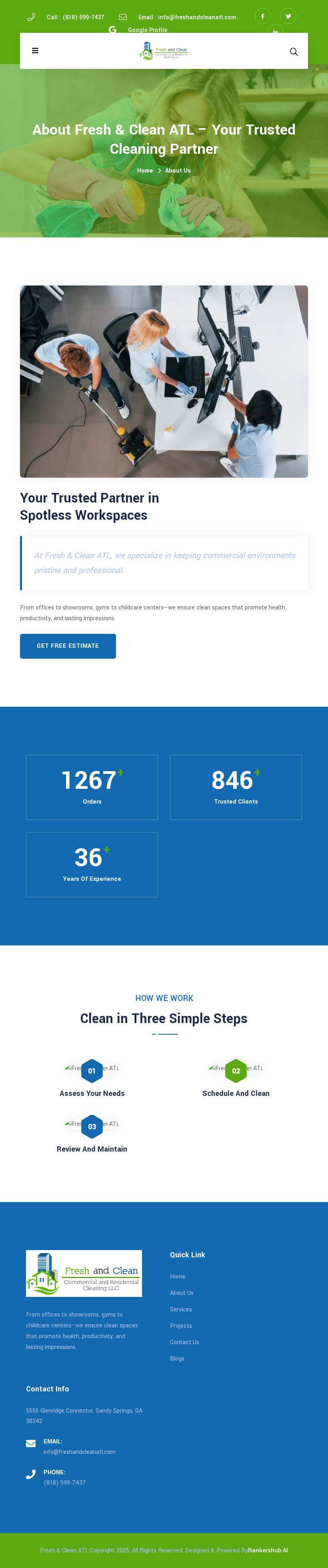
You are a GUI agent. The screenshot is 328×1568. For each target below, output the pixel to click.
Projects (181, 1326)
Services (181, 1309)
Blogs (177, 1359)
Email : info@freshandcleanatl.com (187, 17)
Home (145, 171)
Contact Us (184, 1342)
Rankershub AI (268, 1550)
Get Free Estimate (68, 646)
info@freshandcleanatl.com (80, 1452)
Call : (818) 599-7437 (75, 17)
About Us (178, 171)
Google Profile (147, 30)
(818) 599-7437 (65, 1483)
